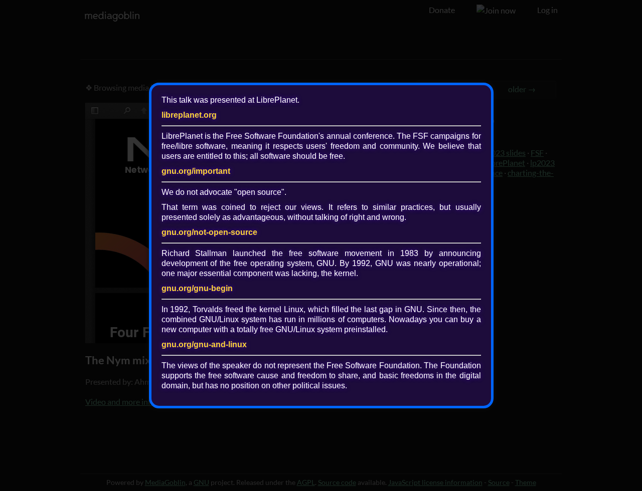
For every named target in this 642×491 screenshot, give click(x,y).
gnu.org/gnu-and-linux (204, 344)
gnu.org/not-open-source (209, 232)
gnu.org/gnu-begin (197, 288)
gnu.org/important (196, 171)
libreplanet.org (189, 115)
